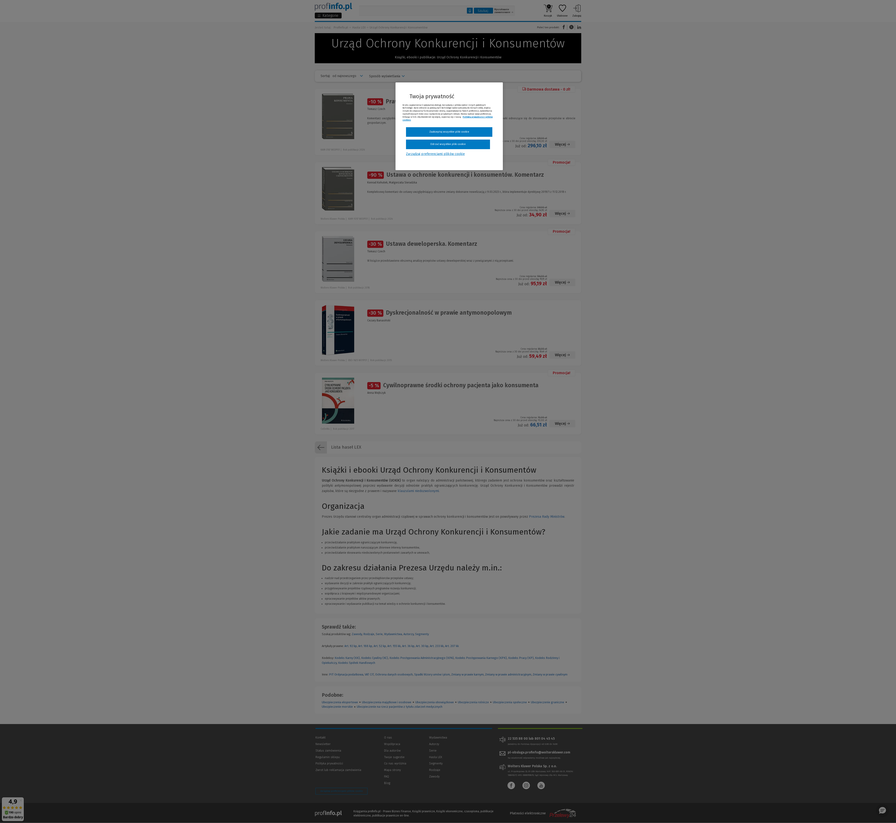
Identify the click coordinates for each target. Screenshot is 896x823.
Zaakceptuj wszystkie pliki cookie (449, 131)
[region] (449, 126)
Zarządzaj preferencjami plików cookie (435, 154)
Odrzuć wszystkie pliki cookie (448, 144)
